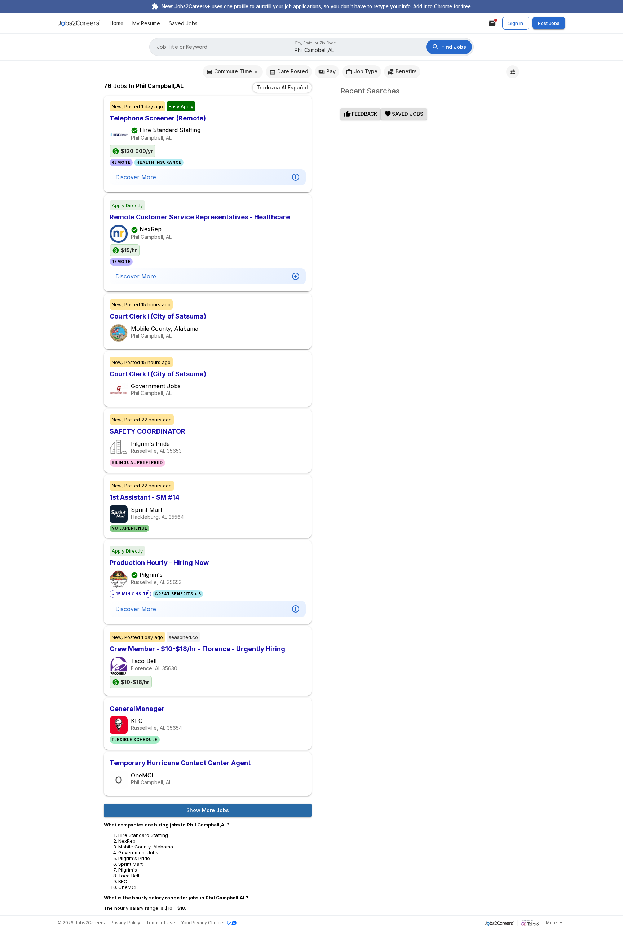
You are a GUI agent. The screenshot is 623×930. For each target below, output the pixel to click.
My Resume (146, 23)
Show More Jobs (207, 810)
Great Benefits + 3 (178, 594)
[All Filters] (512, 71)
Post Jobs (549, 23)
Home (117, 23)
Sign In (515, 23)
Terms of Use (160, 922)
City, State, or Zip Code (315, 43)
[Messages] (492, 23)
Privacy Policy (125, 922)
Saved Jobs (183, 23)
